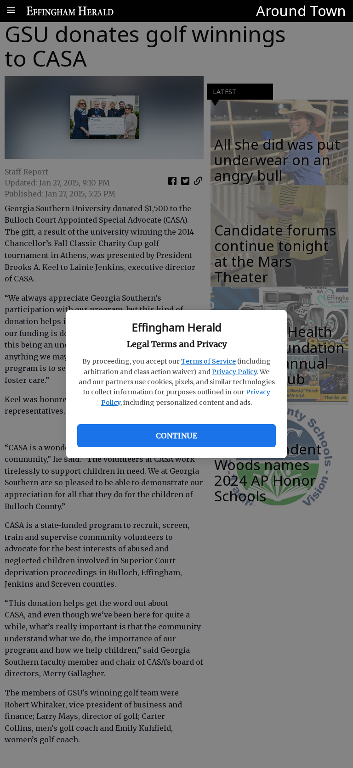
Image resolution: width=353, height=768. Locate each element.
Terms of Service (208, 361)
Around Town (301, 10)
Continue (176, 435)
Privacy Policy (234, 372)
